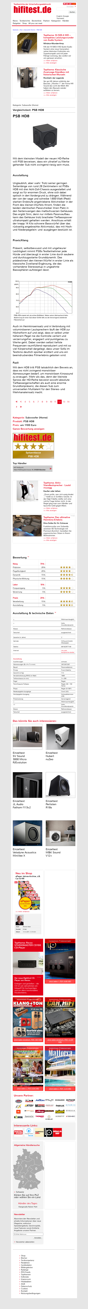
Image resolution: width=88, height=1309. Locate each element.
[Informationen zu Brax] (49, 1101)
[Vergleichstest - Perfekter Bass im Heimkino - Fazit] (21, 407)
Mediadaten (26, 1281)
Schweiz (20, 1192)
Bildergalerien (27, 1267)
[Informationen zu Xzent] (59, 1117)
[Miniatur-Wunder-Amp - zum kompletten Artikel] (28, 49)
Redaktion (25, 1262)
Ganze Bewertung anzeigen (28, 429)
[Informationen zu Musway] (49, 1112)
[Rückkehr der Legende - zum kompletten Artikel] (28, 82)
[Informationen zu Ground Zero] (49, 1106)
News (15, 20)
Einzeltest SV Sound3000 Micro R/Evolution (20, 757)
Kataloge (24, 1270)
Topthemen (26, 1274)
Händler (65, 20)
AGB (23, 1284)
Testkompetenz (27, 1260)
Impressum (26, 1279)
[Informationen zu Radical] (18, 1117)
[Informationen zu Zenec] (70, 1117)
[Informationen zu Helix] (59, 1106)
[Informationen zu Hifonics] (70, 1106)
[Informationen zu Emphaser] (70, 1101)
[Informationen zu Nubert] (59, 1112)
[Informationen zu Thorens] (40, 1117)
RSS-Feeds (25, 1272)
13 (64, 401)
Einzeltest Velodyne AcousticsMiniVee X (24, 852)
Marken (46, 20)
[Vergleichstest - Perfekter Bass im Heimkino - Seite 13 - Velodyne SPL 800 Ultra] (16, 407)
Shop (24, 23)
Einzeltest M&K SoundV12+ (53, 852)
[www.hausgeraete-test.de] (28, 1139)
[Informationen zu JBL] (18, 1112)
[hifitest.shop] (57, 1139)
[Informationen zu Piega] (70, 1112)
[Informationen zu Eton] (29, 1106)
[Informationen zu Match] (29, 1112)
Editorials (25, 1277)
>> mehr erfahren (22, 911)
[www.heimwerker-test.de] (39, 1139)
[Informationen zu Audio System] (29, 1101)
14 (68, 401)
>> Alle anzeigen (50, 63)
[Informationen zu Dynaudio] (59, 1101)
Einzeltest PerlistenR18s (52, 804)
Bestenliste (36, 20)
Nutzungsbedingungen (30, 1293)
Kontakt (24, 1291)
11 (55, 401)
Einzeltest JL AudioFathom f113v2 (22, 804)
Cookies (24, 1288)
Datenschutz (26, 1286)
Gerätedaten (26, 1265)
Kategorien (56, 20)
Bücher (24, 1258)
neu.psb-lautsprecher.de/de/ (67, 651)
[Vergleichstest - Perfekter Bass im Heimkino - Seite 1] (16, 401)
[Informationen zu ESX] (18, 1106)
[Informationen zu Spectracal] (29, 1117)
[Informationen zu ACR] (18, 1101)
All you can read (35, 23)
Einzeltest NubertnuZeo (52, 756)
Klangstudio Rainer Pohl (28, 1207)
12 (59, 401)
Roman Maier (27, 927)
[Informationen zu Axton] (40, 1101)
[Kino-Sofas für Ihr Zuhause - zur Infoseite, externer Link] (28, 529)
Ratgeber (17, 23)
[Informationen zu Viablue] (49, 1117)
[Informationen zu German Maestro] (40, 1106)
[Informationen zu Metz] (40, 1112)
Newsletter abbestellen (25, 1242)
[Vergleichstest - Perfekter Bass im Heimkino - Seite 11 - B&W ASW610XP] (20, 401)
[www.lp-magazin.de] (48, 1139)
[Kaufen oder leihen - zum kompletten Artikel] (28, 497)
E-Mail (25, 929)
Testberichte (25, 20)
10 (51, 401)
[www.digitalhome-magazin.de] (18, 1139)
